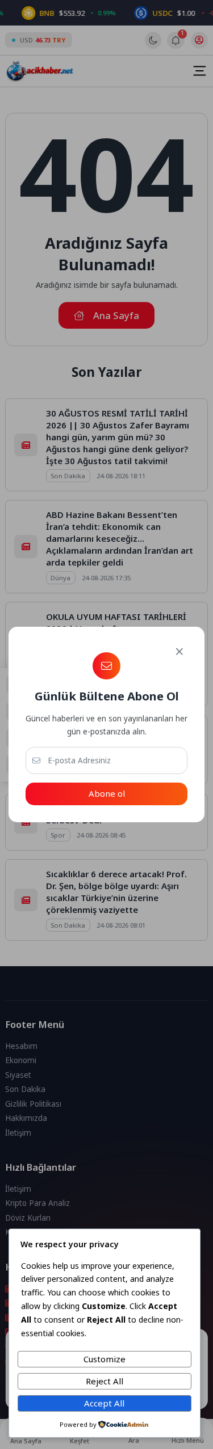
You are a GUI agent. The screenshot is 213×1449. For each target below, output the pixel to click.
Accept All (104, 1403)
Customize (104, 1359)
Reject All (104, 1381)
